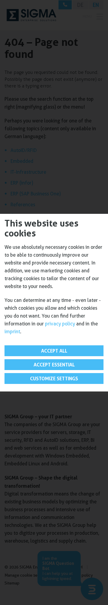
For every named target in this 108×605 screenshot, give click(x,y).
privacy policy (60, 324)
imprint (12, 331)
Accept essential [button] (54, 365)
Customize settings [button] (54, 378)
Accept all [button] (54, 351)
